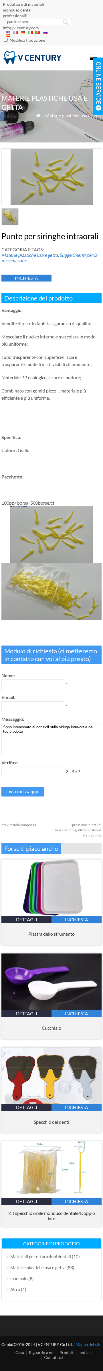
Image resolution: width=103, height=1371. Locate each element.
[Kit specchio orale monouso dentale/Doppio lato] (51, 1196)
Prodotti (67, 1352)
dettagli (26, 919)
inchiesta (26, 278)
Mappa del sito (89, 1344)
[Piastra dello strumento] (51, 914)
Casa (19, 1352)
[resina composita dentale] (32, 63)
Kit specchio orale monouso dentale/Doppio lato (51, 1215)
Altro (15, 1289)
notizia (86, 1352)
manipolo (18, 1278)
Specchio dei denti (51, 1122)
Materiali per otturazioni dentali (40, 1256)
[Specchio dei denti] (51, 1102)
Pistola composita (18, 825)
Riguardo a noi (42, 1352)
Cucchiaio (51, 1028)
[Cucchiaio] (51, 1008)
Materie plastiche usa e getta (73, 115)
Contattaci (53, 1357)
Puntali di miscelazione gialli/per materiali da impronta (78, 830)
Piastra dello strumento (51, 934)
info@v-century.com (21, 27)
